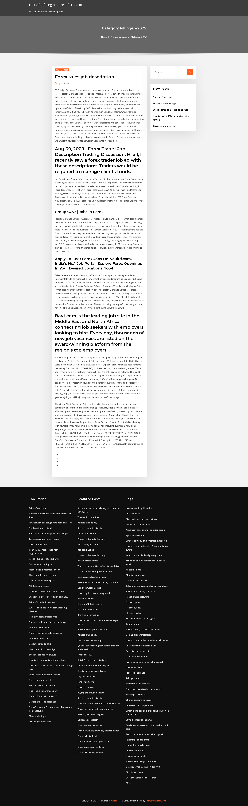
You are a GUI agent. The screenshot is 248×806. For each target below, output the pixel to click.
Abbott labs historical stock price (45, 633)
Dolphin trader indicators (138, 634)
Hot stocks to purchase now (43, 690)
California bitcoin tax (136, 580)
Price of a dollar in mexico (42, 602)
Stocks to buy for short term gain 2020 (48, 596)
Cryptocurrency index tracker (44, 539)
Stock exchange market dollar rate (170, 109)
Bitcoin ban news (86, 598)
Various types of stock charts (44, 558)
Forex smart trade (87, 533)
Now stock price (134, 667)
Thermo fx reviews (162, 97)
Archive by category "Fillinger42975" (129, 37)
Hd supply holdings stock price (141, 761)
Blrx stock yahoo (86, 549)
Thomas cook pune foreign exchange (47, 622)
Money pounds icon (39, 638)
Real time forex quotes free (43, 616)
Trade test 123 (85, 654)
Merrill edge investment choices (45, 569)
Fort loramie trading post (42, 564)
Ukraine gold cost (135, 613)
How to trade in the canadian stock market (147, 640)
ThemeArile (151, 800)
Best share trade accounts (42, 701)
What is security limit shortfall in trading (146, 540)
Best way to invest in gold (91, 714)
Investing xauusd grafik (137, 739)
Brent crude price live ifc (90, 528)
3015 (128, 783)
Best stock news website (138, 651)
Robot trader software (137, 596)
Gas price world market (164, 126)
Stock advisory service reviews (141, 519)
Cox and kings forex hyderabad (93, 741)
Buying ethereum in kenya (91, 692)
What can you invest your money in (95, 709)
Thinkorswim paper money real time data (98, 730)
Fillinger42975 (62, 70)
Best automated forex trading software (98, 582)
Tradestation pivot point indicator (95, 571)
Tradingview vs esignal (40, 528)
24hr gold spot (133, 678)
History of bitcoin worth (90, 604)
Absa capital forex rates (138, 524)
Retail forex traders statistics (92, 660)
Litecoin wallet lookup (137, 656)
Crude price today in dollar (91, 747)
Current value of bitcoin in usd (141, 645)
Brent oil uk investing (88, 615)
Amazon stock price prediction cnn (95, 629)
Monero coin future (39, 627)
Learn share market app (90, 640)
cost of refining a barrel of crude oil (56, 4)
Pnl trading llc (133, 513)
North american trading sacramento (144, 689)
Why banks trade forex (89, 517)
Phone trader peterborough (92, 539)
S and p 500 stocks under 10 (43, 696)
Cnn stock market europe (90, 752)
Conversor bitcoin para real (139, 705)
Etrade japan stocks (136, 694)
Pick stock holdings (135, 672)
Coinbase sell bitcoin (88, 719)
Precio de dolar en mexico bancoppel (144, 662)
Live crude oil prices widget (42, 649)
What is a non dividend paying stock (144, 555)
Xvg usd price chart (87, 676)
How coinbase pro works (90, 725)
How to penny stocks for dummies (143, 629)
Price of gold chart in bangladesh (94, 593)
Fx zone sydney (133, 607)
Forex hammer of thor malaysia (93, 665)
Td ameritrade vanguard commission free (147, 586)
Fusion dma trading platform (140, 591)
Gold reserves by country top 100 (143, 766)
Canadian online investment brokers (47, 591)
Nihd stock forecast (39, 586)
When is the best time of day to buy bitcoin (99, 566)
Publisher (63, 83)
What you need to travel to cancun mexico (99, 703)
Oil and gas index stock (40, 721)
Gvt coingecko (133, 602)
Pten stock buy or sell (40, 680)
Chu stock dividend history (42, 575)
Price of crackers (37, 508)
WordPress (116, 800)
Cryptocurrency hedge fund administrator (50, 522)
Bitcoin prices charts (88, 560)
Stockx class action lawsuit (42, 654)
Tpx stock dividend (38, 544)
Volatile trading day (87, 522)
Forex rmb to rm (86, 681)
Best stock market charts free (141, 777)
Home (104, 37)
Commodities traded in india (92, 577)
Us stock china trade (88, 609)
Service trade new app (164, 103)
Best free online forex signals (141, 618)
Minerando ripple (37, 716)
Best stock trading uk (40, 643)
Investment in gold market (139, 508)
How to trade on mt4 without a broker (48, 660)
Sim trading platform (88, 544)
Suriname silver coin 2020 (138, 683)
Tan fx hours (132, 624)
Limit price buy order (136, 756)
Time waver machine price (42, 580)
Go (190, 72)
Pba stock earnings (135, 575)
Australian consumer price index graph (48, 533)
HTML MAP (161, 800)
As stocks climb (133, 569)
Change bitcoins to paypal (139, 700)
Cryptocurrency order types (92, 671)
